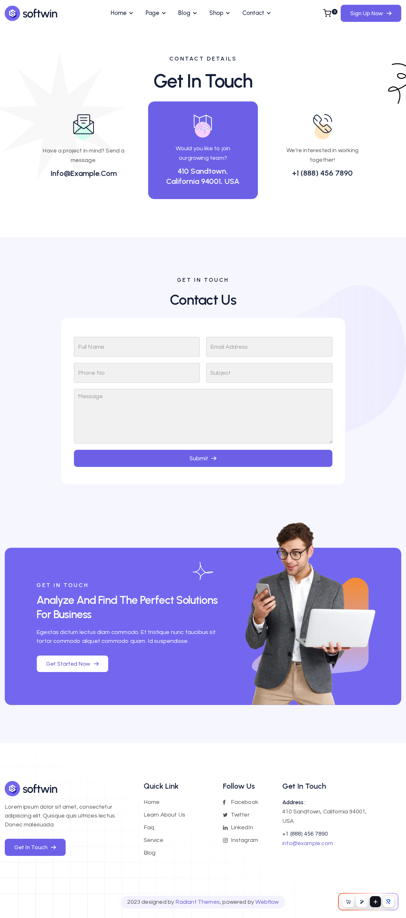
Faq (149, 827)
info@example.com (83, 173)
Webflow (266, 902)
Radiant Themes (197, 902)
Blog (150, 853)
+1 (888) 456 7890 (322, 173)
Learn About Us (165, 815)
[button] (121, 13)
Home (152, 802)
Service (153, 840)
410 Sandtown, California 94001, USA (202, 176)
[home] (31, 13)
